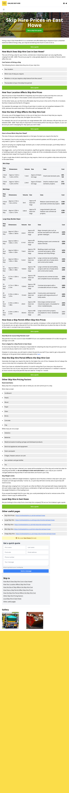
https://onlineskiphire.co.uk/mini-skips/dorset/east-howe (32, 529)
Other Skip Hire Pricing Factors (13, 596)
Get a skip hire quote (34, 30)
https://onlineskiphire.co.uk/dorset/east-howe (30, 515)
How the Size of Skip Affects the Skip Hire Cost (18, 587)
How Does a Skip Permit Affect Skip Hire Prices (18, 590)
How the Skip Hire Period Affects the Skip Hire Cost (19, 593)
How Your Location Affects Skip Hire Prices (16, 584)
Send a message (26, 571)
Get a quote (34, 47)
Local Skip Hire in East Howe (12, 599)
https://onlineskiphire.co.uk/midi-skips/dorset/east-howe (32, 525)
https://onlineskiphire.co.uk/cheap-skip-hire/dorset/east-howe (36, 534)
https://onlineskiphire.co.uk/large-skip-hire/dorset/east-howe (35, 520)
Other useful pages (9, 602)
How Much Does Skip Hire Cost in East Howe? (17, 581)
